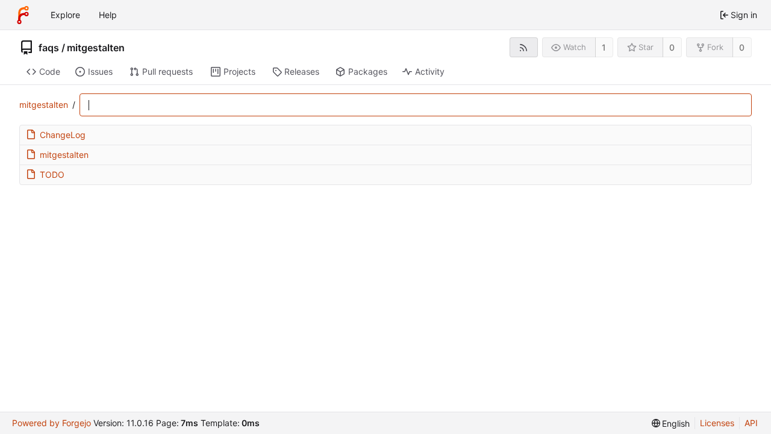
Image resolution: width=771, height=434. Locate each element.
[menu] (671, 423)
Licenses (717, 423)
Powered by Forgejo (51, 423)
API (751, 423)
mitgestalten (96, 48)
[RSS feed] (524, 47)
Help (108, 15)
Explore (65, 15)
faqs (49, 48)
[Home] (23, 15)
